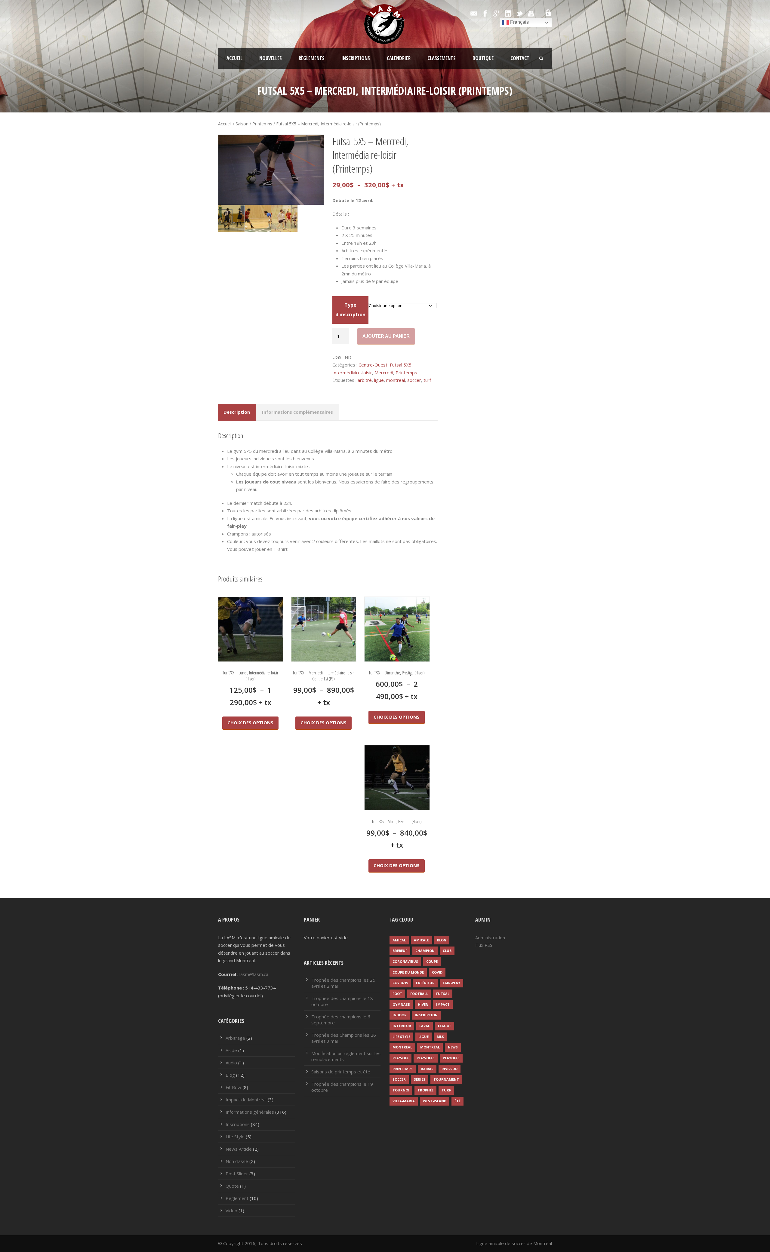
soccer (414, 380)
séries (419, 1079)
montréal (430, 1047)
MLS (440, 1036)
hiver (423, 1004)
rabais (427, 1068)
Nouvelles (270, 58)
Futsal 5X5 (400, 365)
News (453, 1047)
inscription (426, 1015)
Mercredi (383, 373)
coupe (432, 961)
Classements (441, 58)
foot (397, 993)
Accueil (234, 58)
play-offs (426, 1058)
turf (427, 380)
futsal (442, 993)
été (457, 1101)
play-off (400, 1058)
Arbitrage (235, 1038)
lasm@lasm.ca (253, 974)
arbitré (365, 380)
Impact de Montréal (246, 1100)
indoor (400, 1015)
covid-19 (400, 982)
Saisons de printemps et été (340, 1072)
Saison (242, 124)
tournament (446, 1079)
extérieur (425, 982)
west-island (434, 1101)
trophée (425, 1090)
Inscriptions (355, 58)
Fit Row (233, 1087)
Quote (232, 1186)
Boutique (483, 58)
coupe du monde (408, 972)
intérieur (402, 1025)
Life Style (235, 1137)
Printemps (262, 124)
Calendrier (399, 58)
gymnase (401, 1004)
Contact (519, 58)
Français (519, 22)
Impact (443, 1004)
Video (231, 1211)
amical (399, 940)
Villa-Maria (404, 1101)
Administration (490, 937)
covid (437, 972)
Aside (231, 1050)
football (419, 993)
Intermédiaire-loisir (352, 373)
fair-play (451, 982)
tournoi (401, 1090)
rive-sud (449, 1068)
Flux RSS (483, 945)
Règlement (237, 1198)
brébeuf (400, 950)
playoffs (451, 1058)
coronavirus (405, 961)
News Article (239, 1149)
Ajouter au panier (386, 336)
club (447, 950)
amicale (421, 940)
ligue (379, 380)
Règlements (312, 58)
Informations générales (250, 1112)
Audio (231, 1063)
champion (425, 950)
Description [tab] (236, 412)
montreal (395, 380)
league (444, 1025)
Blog (230, 1075)
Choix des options (250, 723)
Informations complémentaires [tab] (297, 412)
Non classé (237, 1161)
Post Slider (237, 1174)
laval (424, 1025)
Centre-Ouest (373, 365)
